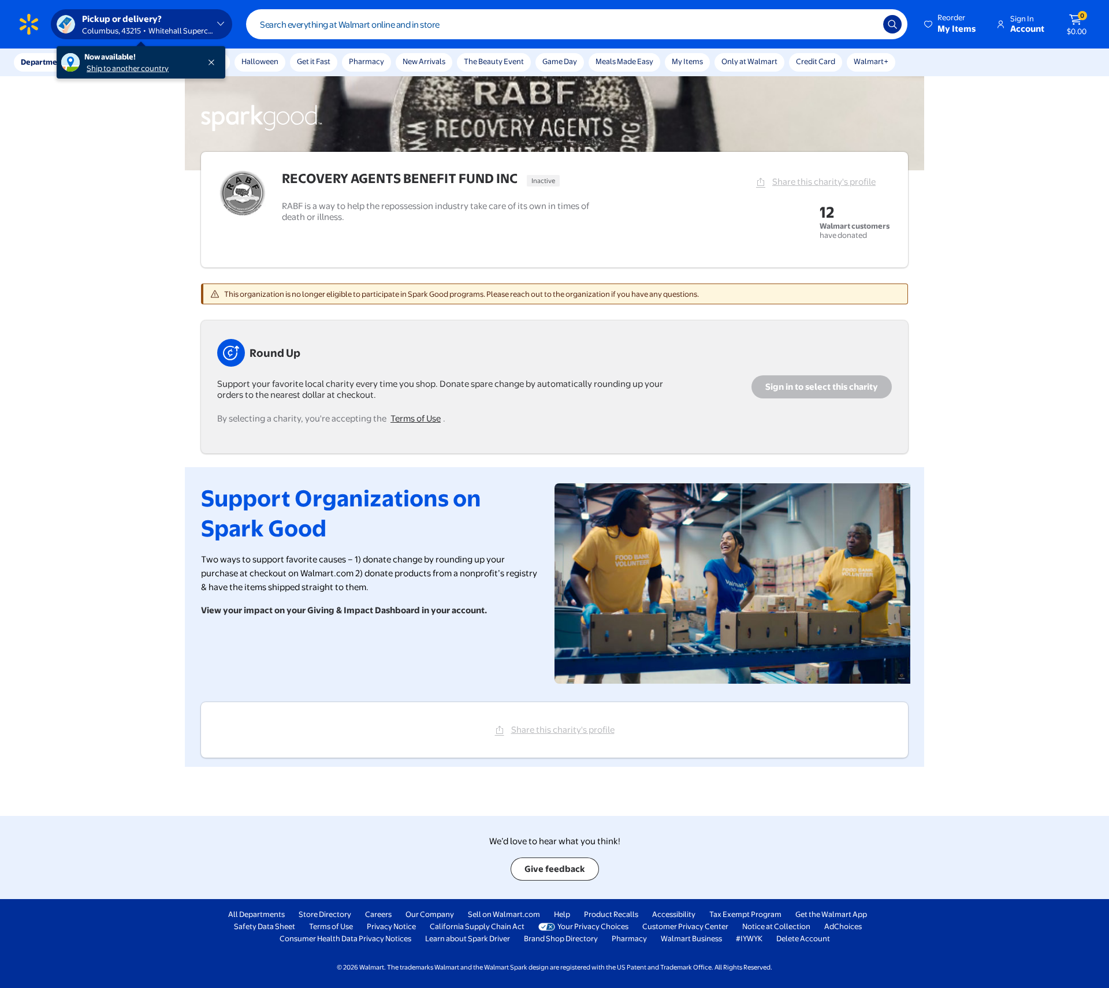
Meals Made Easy (624, 61)
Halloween (259, 61)
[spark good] (261, 129)
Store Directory (325, 914)
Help (562, 914)
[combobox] (576, 24)
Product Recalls (611, 914)
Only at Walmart (749, 61)
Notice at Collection (776, 926)
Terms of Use (415, 418)
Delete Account (803, 938)
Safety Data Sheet (264, 926)
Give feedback (554, 868)
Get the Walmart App (831, 914)
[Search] (892, 24)
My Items (687, 61)
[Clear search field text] (866, 24)
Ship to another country (128, 68)
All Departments (256, 914)
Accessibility (673, 914)
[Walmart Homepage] (29, 24)
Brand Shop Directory (561, 938)
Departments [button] (44, 61)
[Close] (214, 62)
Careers (378, 914)
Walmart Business (691, 938)
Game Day (559, 61)
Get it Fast (313, 61)
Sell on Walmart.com (504, 914)
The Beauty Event (494, 61)
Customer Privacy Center (685, 926)
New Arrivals (424, 61)
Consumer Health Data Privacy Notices (345, 938)
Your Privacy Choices (592, 926)
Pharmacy (366, 61)
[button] (951, 24)
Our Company (429, 914)
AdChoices (843, 926)
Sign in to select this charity (821, 386)
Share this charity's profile (824, 181)
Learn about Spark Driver (467, 938)
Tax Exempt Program (745, 914)
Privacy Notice (391, 926)
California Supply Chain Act (477, 926)
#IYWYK (749, 938)
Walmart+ (871, 61)
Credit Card (815, 61)
